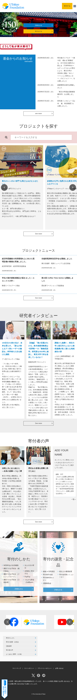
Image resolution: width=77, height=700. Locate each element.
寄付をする (38, 31)
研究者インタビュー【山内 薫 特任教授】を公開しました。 (66, 103)
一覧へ (73, 499)
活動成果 (9, 646)
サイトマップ (17, 668)
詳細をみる (38, 25)
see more (38, 113)
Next (72, 187)
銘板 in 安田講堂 (49, 571)
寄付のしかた (10, 638)
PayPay (27, 577)
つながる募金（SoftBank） (29, 581)
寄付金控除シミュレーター (66, 576)
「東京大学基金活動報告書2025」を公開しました (66, 94)
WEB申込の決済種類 (11, 565)
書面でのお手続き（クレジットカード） (12, 575)
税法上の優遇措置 (65, 571)
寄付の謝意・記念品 (12, 642)
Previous (4, 187)
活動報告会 (47, 583)
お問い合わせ (59, 668)
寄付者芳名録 (48, 574)
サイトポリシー (29, 668)
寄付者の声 (9, 650)
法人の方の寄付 (29, 566)
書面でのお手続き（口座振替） (12, 581)
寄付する (67, 6)
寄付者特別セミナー (48, 579)
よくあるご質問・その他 (13, 654)
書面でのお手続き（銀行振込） (12, 570)
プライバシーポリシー (45, 668)
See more (38, 234)
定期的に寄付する (29, 572)
